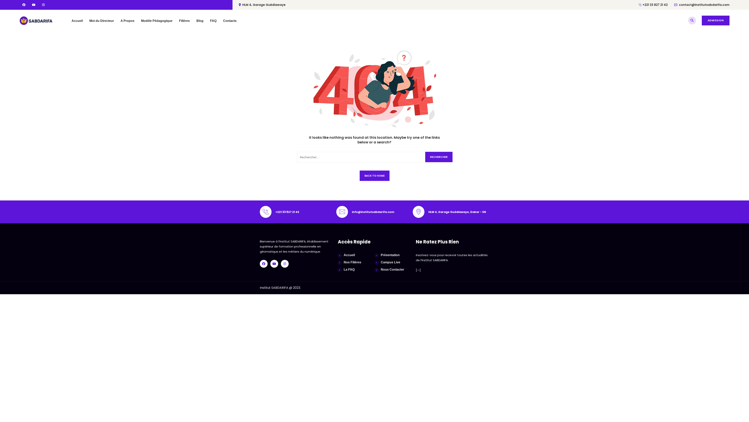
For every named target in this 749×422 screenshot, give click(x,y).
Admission (716, 20)
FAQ (213, 20)
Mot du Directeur (101, 20)
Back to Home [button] (375, 176)
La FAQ (349, 269)
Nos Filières (352, 262)
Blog (199, 20)
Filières (184, 20)
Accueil (77, 20)
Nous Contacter (392, 269)
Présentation (390, 255)
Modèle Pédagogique (156, 20)
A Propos (127, 20)
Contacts (230, 20)
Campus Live (390, 262)
